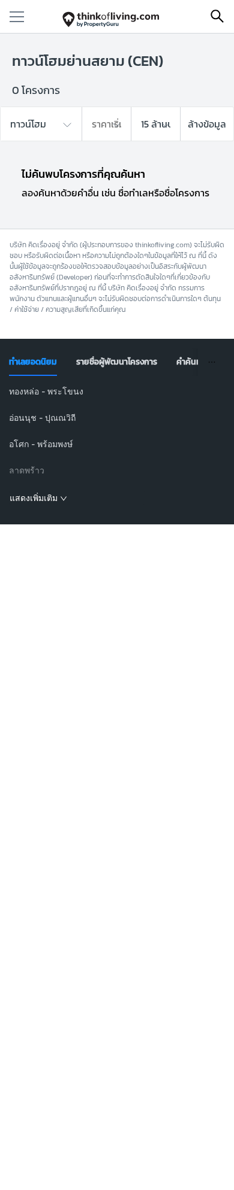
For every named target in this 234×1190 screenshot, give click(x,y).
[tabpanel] (117, 445)
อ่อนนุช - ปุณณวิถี (42, 417)
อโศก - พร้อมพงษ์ (41, 444)
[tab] (33, 362)
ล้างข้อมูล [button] (207, 124)
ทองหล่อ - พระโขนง (46, 391)
